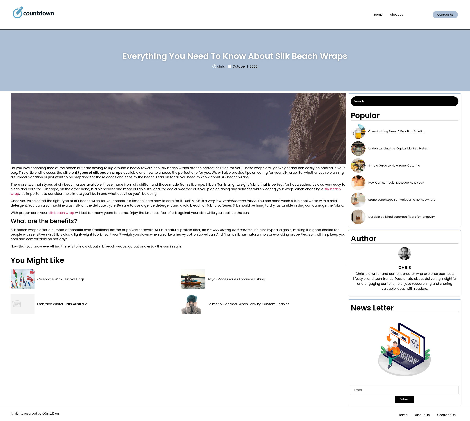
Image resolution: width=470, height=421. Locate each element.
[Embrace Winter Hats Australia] (23, 304)
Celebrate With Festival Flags (61, 279)
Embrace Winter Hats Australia (62, 304)
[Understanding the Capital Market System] (358, 148)
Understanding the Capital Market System (398, 148)
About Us (396, 14)
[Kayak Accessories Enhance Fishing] (193, 279)
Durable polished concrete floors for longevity (401, 217)
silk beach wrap (61, 212)
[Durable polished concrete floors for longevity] (358, 216)
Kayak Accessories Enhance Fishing (236, 279)
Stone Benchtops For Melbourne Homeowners (401, 200)
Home (378, 14)
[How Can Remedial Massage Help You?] (358, 182)
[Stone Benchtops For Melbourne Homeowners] (358, 199)
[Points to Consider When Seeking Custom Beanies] (193, 304)
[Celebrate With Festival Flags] (23, 279)
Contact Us (446, 415)
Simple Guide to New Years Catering (394, 165)
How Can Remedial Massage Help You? (396, 182)
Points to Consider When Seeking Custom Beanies (248, 304)
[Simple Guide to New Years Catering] (358, 165)
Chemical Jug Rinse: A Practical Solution (396, 131)
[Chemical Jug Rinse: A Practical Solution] (358, 131)
